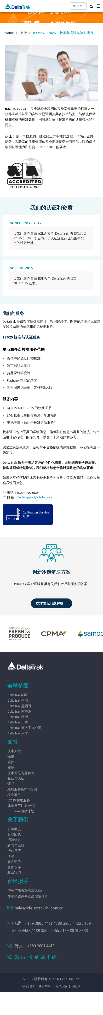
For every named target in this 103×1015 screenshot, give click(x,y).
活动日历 (14, 851)
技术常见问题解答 (20, 773)
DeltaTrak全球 (17, 695)
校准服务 (14, 795)
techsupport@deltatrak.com (37, 497)
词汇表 (76, 986)
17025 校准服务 (18, 800)
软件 (10, 762)
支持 (23, 33)
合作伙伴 (14, 867)
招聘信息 (14, 840)
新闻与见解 (15, 845)
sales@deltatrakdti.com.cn (39, 908)
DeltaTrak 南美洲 (19, 711)
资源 (10, 767)
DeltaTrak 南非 (17, 733)
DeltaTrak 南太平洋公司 (24, 728)
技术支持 (14, 751)
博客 (10, 856)
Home (9, 33)
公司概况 (14, 829)
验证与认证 (15, 778)
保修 (10, 756)
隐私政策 (61, 986)
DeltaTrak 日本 (17, 722)
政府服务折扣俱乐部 (22, 789)
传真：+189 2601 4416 (34, 945)
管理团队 (14, 834)
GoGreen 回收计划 (20, 811)
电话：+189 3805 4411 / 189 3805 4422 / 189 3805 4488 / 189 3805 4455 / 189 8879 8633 (51, 926)
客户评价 (14, 862)
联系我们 (14, 872)
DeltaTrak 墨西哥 (19, 706)
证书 (10, 784)
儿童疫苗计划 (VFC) (21, 805)
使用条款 (44, 986)
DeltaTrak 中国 (17, 700)
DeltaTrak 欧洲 (17, 717)
